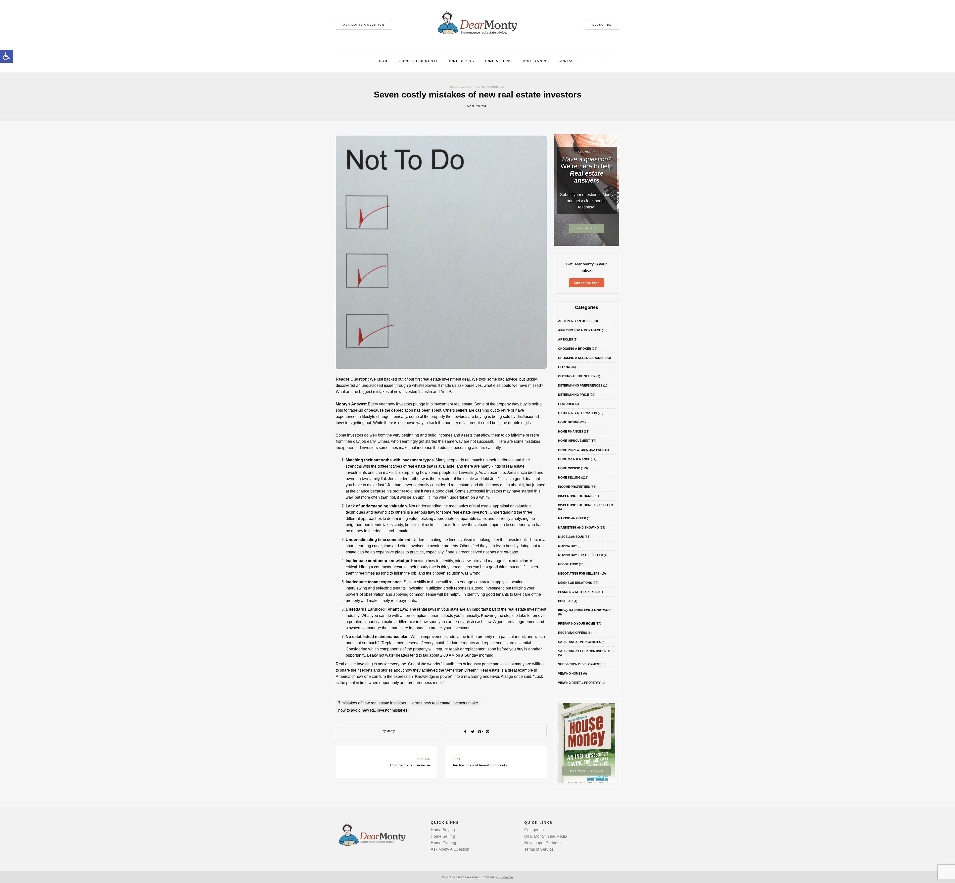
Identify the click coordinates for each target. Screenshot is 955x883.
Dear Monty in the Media (545, 836)
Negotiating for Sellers (579, 573)
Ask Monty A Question (363, 24)
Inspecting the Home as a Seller (585, 505)
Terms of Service (539, 849)
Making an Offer (572, 518)
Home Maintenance (574, 459)
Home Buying (461, 61)
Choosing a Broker (574, 348)
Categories (534, 830)
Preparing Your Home (576, 623)
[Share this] (465, 732)
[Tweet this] (473, 732)
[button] (6, 56)
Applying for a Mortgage (579, 330)
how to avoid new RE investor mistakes (372, 710)
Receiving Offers (572, 633)
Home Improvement (574, 440)
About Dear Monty (418, 61)
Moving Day (567, 546)
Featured (566, 404)
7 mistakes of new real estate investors (372, 703)
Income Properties (489, 86)
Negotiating (568, 564)
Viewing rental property (579, 683)
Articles (565, 339)
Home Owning (535, 61)
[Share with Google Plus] (480, 732)
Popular (565, 601)
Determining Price (573, 394)
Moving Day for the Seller (580, 555)
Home (384, 61)
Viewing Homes (570, 673)
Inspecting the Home (575, 496)
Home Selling (498, 61)
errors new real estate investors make (445, 703)
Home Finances (570, 431)
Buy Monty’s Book (586, 770)
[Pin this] (487, 732)
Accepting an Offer (575, 321)
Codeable (506, 877)
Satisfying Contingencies (579, 642)
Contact (567, 61)
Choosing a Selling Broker (581, 358)
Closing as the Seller (577, 376)
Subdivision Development (579, 664)
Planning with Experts (577, 592)
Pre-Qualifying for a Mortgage (585, 610)
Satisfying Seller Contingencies (586, 651)
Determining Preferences (580, 385)
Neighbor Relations (575, 583)
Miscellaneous (571, 537)
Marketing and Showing (578, 527)
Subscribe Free (586, 283)
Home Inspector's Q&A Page (581, 450)
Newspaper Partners (542, 843)
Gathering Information (577, 413)
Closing (565, 367)
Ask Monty (586, 228)
